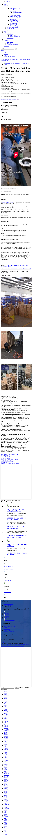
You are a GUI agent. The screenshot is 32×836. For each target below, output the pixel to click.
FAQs (5, 39)
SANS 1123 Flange (5, 458)
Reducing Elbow (4, 644)
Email (10, 99)
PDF (18, 99)
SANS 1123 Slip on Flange (7, 461)
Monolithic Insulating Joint (13, 27)
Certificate (9, 43)
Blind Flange (13, 19)
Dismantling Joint (11, 28)
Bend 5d (23, 644)
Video (5, 31)
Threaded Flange (13, 20)
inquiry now (3, 642)
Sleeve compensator (17, 12)
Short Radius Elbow (9, 646)
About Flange (13, 35)
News (5, 32)
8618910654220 (7, 592)
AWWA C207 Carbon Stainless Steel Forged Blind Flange (17, 268)
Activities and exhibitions (12, 44)
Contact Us (6, 46)
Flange (8, 13)
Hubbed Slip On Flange (15, 16)
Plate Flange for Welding (15, 17)
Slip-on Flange (4, 462)
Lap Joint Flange (13, 23)
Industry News (10, 38)
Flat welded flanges (5, 455)
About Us (6, 40)
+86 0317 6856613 (8, 566)
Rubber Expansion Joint (15, 9)
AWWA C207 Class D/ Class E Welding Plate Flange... (16, 510)
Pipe (8, 30)
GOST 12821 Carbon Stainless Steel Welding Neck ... (16, 527)
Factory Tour (10, 42)
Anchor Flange (13, 24)
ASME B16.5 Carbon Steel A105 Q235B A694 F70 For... (17, 536)
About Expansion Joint (15, 36)
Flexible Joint (10, 7)
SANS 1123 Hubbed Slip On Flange (9, 459)
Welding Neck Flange (15, 15)
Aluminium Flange (14, 25)
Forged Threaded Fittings (9, 631)
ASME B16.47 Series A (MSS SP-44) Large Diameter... (17, 518)
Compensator (13, 11)
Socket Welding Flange (15, 21)
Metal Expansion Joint (15, 8)
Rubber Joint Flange (19, 646)
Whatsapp (14, 99)
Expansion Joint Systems (15, 644)
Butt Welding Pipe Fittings (10, 626)
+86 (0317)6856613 (8, 569)
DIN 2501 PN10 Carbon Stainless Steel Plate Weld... (17, 553)
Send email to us (4, 99)
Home (5, 4)
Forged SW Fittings (8, 630)
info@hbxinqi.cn (8, 580)
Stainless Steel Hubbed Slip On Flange (10, 463)
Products (6, 5)
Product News (10, 34)
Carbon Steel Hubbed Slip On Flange (9, 454)
